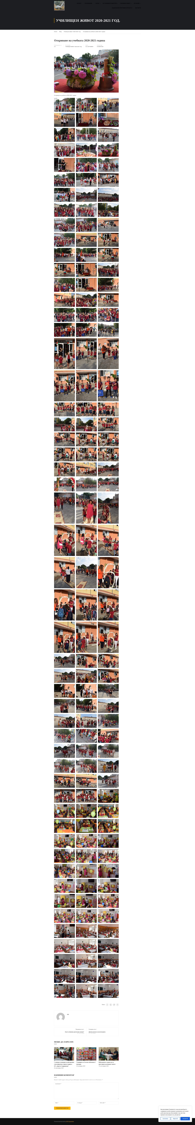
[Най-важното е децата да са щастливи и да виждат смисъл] (109, 1053)
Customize (165, 1118)
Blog (60, 31)
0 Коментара (100, 46)
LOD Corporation (70, 1121)
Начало (79, 3)
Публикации (88, 3)
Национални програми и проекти (122, 8)
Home (55, 31)
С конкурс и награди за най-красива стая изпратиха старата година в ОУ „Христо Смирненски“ (64, 1064)
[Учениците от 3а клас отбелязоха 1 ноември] (86, 1053)
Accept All (185, 1118)
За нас (97, 3)
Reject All (175, 1118)
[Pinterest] (117, 1005)
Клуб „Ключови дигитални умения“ (74, 1032)
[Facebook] (107, 1005)
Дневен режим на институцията (97, 1032)
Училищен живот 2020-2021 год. (72, 31)
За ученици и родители (110, 3)
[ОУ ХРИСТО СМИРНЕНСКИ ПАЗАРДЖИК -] (60, 6)
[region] (175, 1114)
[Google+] (111, 1005)
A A (55, 46)
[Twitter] (114, 1005)
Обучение (136, 3)
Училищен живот (125, 3)
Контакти (138, 8)
